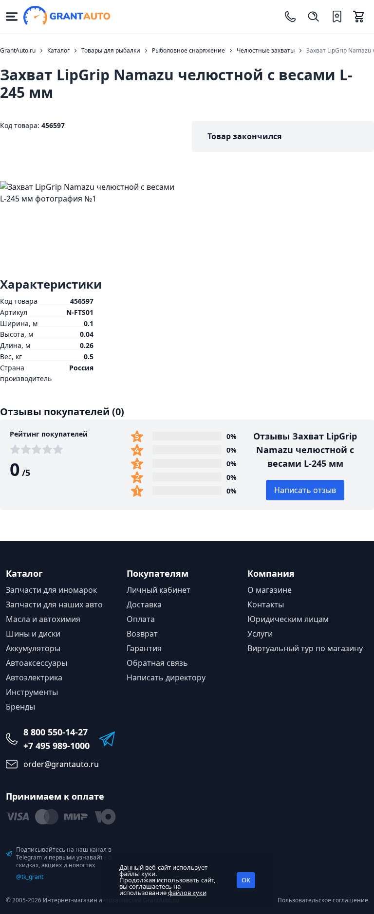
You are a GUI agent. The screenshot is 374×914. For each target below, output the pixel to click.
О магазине (269, 590)
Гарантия (144, 648)
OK (246, 880)
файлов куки (187, 892)
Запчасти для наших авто (54, 604)
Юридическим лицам (288, 619)
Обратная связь (157, 663)
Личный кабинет (158, 590)
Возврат (142, 633)
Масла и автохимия (43, 619)
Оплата (141, 619)
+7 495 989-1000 (56, 745)
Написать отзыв (305, 490)
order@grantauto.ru (61, 764)
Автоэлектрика (34, 677)
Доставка (144, 604)
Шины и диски (33, 633)
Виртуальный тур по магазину (305, 648)
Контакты (265, 604)
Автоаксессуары (36, 663)
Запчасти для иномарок (51, 590)
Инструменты (32, 692)
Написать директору (166, 677)
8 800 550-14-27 (55, 732)
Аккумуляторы (33, 648)
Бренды (20, 706)
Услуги (260, 633)
